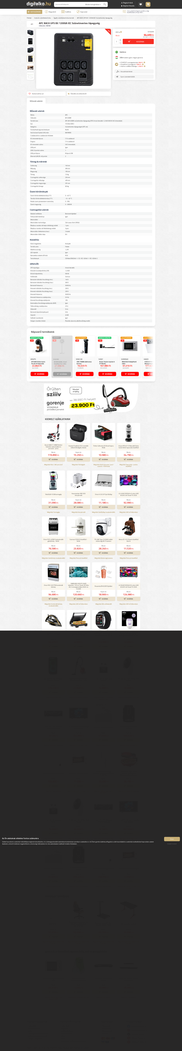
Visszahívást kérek (126, 71)
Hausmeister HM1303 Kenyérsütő (78, 494)
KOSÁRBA (40, 374)
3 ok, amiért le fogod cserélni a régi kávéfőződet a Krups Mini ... (138, 11)
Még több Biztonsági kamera (104, 558)
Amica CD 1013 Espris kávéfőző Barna (128, 540)
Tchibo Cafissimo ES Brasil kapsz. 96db (103, 447)
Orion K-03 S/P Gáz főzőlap (103, 494)
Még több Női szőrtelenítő (104, 604)
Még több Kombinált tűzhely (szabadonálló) (53, 605)
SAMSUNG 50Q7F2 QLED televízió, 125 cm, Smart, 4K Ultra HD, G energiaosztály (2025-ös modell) (78, 586)
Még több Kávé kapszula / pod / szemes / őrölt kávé (104, 465)
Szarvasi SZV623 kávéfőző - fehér (78, 540)
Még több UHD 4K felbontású (129, 512)
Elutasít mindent (172, 844)
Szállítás (68, 12)
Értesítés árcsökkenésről (78, 94)
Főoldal (29, 18)
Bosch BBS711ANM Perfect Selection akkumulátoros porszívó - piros (53, 447)
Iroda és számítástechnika (42, 18)
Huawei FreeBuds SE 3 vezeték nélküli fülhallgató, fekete (78, 447)
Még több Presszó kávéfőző (78, 558)
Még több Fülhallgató (78, 465)
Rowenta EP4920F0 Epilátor (103, 586)
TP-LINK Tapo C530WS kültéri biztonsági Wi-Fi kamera (103, 540)
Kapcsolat (83, 12)
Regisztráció (128, 2)
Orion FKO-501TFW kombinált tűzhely (53, 586)
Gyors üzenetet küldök (127, 77)
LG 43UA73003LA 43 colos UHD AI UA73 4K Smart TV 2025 (129, 494)
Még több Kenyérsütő (78, 512)
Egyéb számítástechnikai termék (64, 18)
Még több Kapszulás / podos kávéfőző (129, 465)
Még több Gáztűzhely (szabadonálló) (53, 558)
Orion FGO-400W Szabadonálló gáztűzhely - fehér (53, 540)
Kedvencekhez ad (37, 94)
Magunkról (52, 12)
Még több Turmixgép (53, 512)
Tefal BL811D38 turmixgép (53, 494)
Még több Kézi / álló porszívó (53, 465)
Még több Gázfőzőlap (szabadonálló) (103, 512)
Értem (172, 839)
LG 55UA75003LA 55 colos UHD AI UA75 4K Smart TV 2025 (129, 586)
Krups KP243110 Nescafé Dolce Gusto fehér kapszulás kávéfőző (129, 447)
